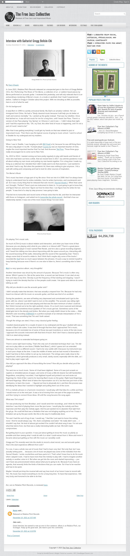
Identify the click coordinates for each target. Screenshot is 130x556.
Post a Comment (13, 536)
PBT (75, 553)
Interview (31, 45)
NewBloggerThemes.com (85, 553)
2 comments (40, 45)
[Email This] (7, 490)
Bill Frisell (46, 144)
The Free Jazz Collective (32, 14)
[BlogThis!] (9, 490)
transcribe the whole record (51, 197)
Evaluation (48, 7)
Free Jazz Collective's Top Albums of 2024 (108, 152)
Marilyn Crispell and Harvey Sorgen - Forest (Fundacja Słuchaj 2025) (108, 170)
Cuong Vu (47, 147)
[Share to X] (12, 490)
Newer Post (10, 495)
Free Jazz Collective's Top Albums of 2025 (108, 127)
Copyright (61, 7)
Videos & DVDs (38, 25)
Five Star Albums (97, 25)
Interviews (73, 25)
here (45, 485)
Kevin (15, 511)
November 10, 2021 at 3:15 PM (24, 531)
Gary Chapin (14, 85)
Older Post (80, 495)
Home (8, 25)
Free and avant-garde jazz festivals (100, 140)
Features (50, 25)
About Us (9, 7)
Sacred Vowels (61, 183)
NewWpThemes (49, 553)
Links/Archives (114, 60)
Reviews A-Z (17, 25)
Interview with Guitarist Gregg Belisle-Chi (29, 41)
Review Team (21, 7)
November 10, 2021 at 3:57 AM (24, 518)
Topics (102, 60)
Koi (18, 259)
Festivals (83, 25)
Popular (92, 60)
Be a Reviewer (35, 7)
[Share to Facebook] (14, 490)
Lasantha (69, 553)
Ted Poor (60, 149)
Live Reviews (61, 25)
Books (27, 25)
